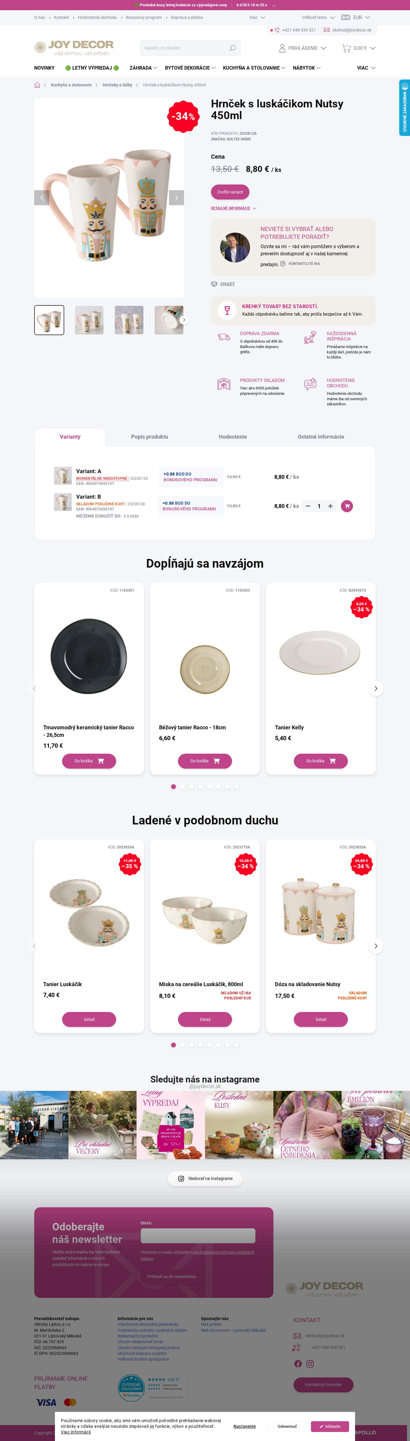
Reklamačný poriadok (138, 1336)
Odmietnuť (287, 1426)
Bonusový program (144, 17)
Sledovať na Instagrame (210, 1178)
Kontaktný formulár (323, 1384)
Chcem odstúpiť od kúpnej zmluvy (149, 1347)
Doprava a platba (187, 17)
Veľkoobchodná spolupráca (143, 1359)
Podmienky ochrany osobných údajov (152, 1330)
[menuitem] (46, 68)
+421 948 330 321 (328, 1347)
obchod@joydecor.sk (325, 1335)
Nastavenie (245, 1426)
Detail (89, 1019)
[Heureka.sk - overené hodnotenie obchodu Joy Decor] (153, 1388)
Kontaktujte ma (304, 264)
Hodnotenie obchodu (97, 17)
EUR (357, 17)
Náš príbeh (211, 1324)
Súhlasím (333, 1426)
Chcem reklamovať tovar (140, 1341)
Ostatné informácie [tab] (321, 437)
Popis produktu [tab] (149, 437)
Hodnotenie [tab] (233, 437)
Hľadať (232, 48)
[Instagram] (310, 1362)
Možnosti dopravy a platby (142, 1353)
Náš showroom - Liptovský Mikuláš (233, 1330)
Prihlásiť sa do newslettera (171, 1276)
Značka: (231, 139)
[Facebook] (298, 1362)
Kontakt (61, 17)
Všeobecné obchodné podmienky (148, 1324)
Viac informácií (76, 1432)
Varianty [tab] (70, 437)
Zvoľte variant (230, 192)
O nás (39, 17)
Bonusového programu (190, 479)
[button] (173, 787)
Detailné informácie (230, 208)
